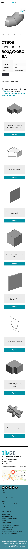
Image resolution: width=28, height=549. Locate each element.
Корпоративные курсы (8, 522)
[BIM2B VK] (6, 488)
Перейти (14, 134)
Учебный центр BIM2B (8, 498)
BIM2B (6, 91)
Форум (3, 492)
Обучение (4, 520)
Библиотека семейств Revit (9, 504)
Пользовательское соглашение (11, 525)
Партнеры (4, 508)
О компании (5, 496)
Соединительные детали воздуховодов (13, 94)
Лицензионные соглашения (10, 533)
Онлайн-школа (6, 500)
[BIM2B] (23, 11)
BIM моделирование (7, 516)
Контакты (4, 537)
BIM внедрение (6, 514)
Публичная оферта (7, 529)
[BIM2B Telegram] (3, 488)
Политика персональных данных (11, 527)
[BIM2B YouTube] (16, 488)
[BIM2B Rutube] (13, 488)
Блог (3, 490)
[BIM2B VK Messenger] (10, 488)
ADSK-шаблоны (6, 502)
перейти (5, 75)
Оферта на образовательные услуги (12, 531)
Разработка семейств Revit (9, 518)
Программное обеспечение (9, 506)
